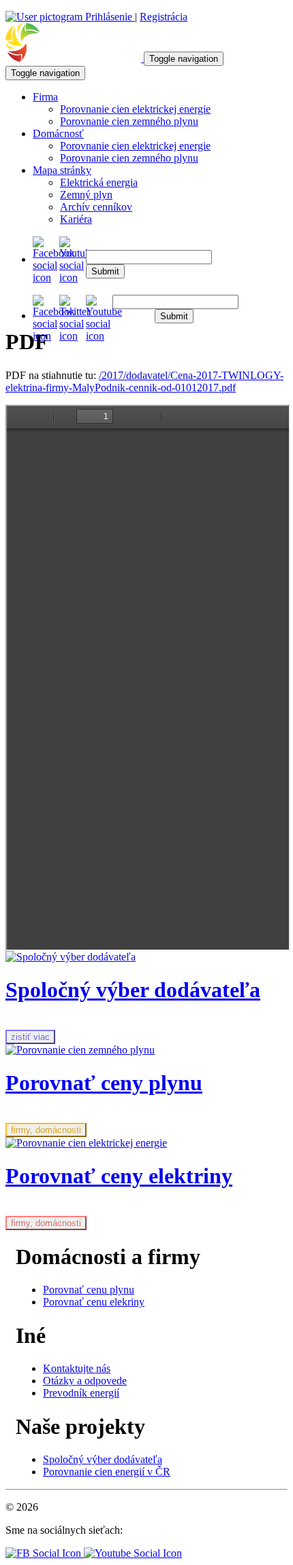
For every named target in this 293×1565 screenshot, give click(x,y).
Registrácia (163, 16)
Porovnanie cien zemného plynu (129, 121)
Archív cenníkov (96, 207)
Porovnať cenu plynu (88, 1289)
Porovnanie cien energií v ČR (106, 1471)
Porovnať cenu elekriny (93, 1302)
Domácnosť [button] (58, 133)
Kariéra (76, 219)
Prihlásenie (108, 16)
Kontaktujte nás (76, 1368)
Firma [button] (45, 97)
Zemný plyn (86, 194)
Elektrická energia (99, 182)
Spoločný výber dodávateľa (102, 1459)
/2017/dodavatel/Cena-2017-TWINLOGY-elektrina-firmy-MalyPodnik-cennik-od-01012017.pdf (144, 381)
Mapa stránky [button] (62, 170)
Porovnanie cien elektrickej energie (135, 109)
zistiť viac (30, 1037)
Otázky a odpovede (85, 1380)
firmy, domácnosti (46, 1130)
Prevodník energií (81, 1393)
